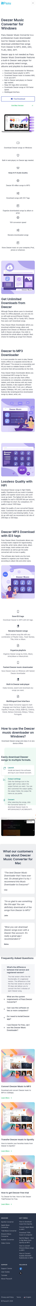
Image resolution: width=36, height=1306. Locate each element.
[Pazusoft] (6, 3)
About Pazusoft (6, 1279)
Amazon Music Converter (6, 1235)
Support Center (6, 1268)
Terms (18, 1297)
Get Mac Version (17, 105)
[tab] (18, 770)
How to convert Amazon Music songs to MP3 (26, 1248)
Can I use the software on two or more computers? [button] (18, 1009)
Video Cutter (5, 1243)
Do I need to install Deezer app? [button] (18, 1017)
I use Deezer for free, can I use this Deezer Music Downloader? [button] (18, 1027)
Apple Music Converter (5, 1226)
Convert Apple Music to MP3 (26, 1228)
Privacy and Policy (7, 1297)
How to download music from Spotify (25, 1223)
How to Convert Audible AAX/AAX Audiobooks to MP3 (26, 1255)
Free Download (19, 99)
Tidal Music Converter (8, 1231)
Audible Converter (7, 1240)
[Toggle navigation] (33, 3)
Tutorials (4, 1275)
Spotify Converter (7, 1222)
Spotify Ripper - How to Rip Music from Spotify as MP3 (26, 1240)
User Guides (5, 1272)
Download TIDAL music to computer (25, 1234)
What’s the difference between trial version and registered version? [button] (18, 970)
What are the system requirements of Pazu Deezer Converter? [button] (19, 999)
